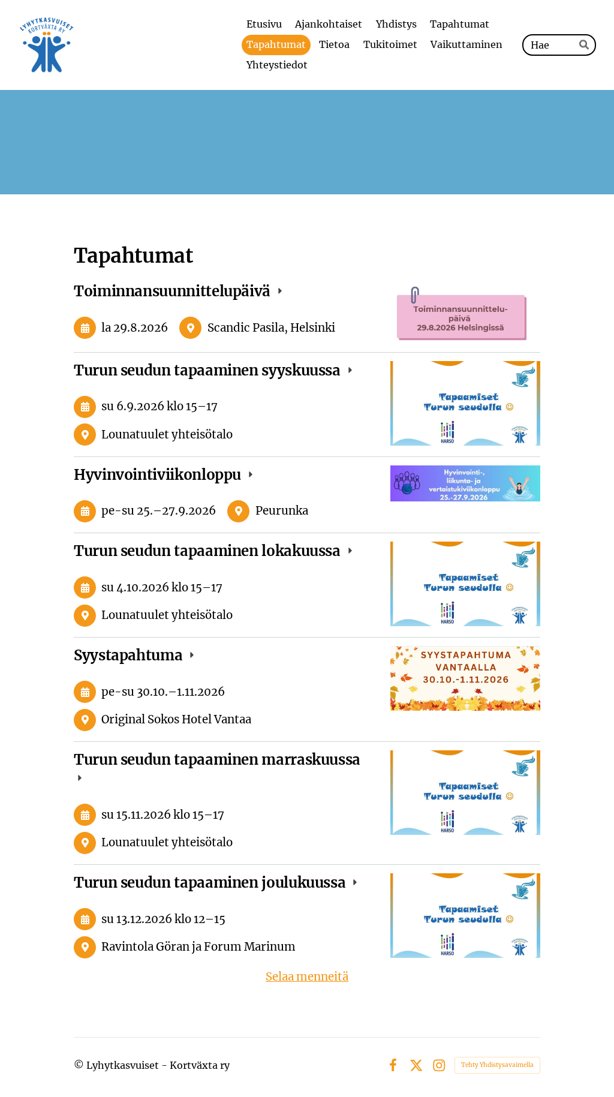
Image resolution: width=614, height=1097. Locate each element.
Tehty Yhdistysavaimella (497, 1065)
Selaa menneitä (307, 977)
